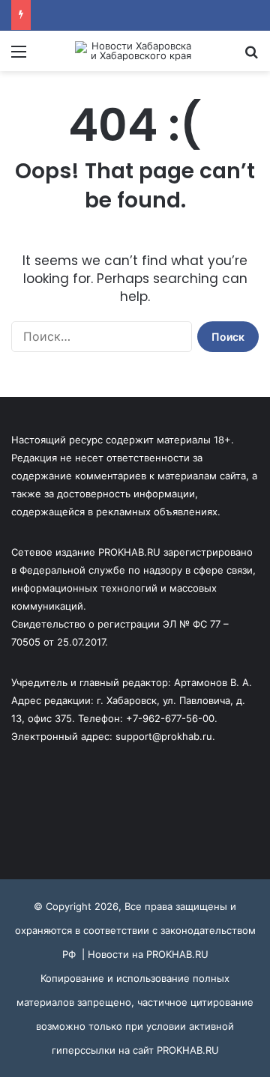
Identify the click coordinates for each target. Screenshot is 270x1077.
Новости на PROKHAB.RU (148, 954)
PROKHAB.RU (188, 1050)
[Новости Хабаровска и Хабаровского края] (135, 51)
